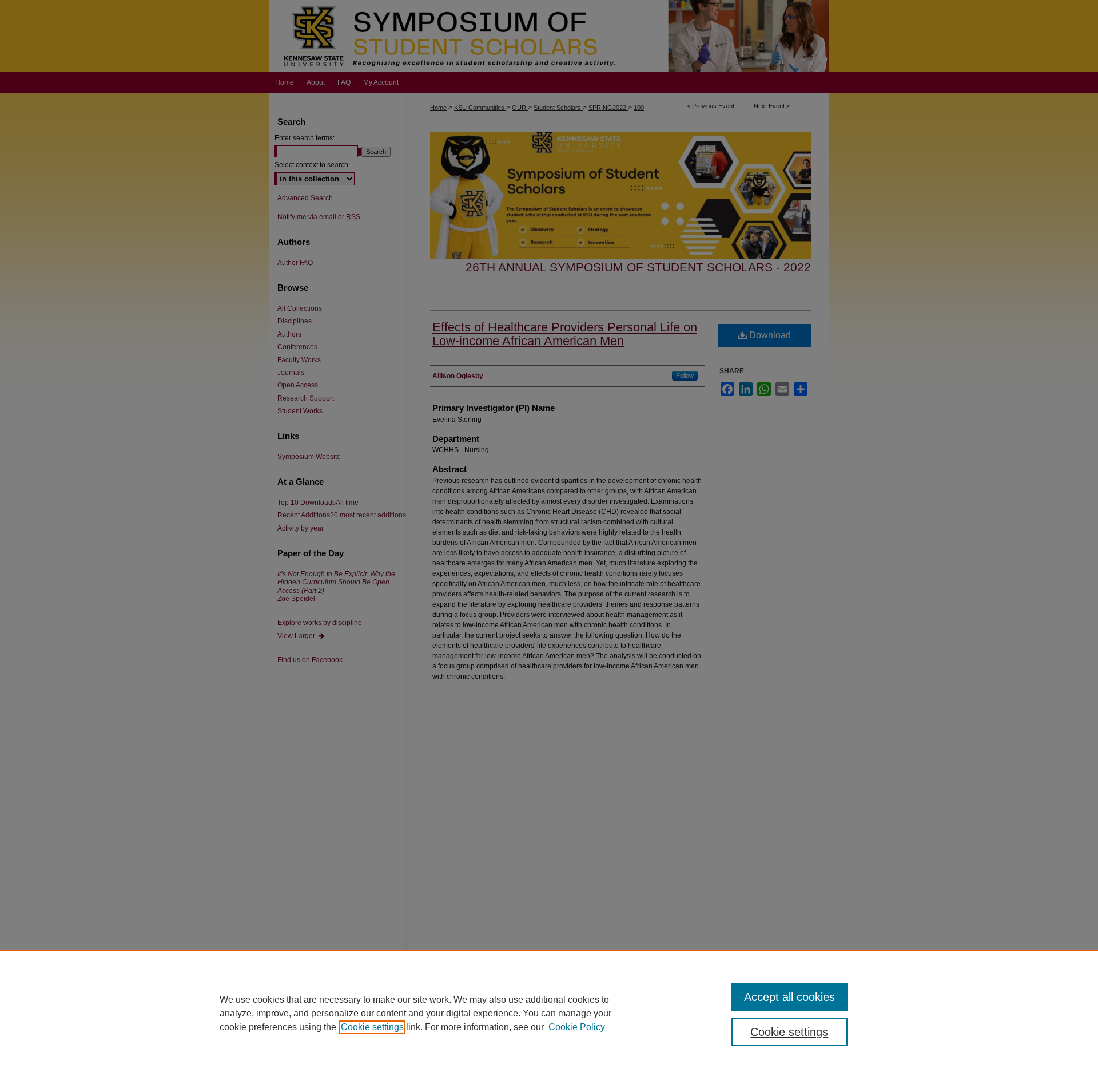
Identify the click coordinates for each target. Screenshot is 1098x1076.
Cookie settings (372, 1027)
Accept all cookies (789, 997)
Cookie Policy (576, 1027)
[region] (549, 1013)
